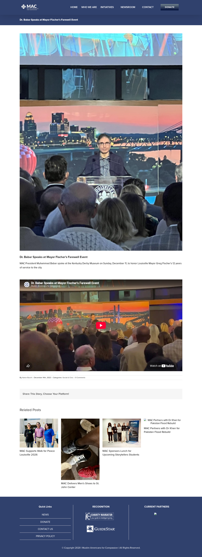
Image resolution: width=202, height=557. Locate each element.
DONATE (45, 522)
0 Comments (80, 378)
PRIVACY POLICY (45, 536)
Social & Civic (68, 378)
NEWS (45, 514)
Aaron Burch (27, 378)
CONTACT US (45, 529)
